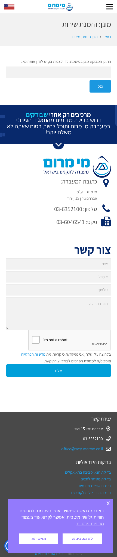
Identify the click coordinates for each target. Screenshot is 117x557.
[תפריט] (109, 7)
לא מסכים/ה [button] (82, 538)
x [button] (108, 503)
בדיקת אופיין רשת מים (95, 485)
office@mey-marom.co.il (82, 448)
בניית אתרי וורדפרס (49, 553)
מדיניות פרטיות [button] (90, 524)
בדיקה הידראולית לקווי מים (91, 492)
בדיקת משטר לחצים (96, 478)
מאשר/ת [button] (39, 538)
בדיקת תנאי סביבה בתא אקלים (88, 472)
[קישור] (60, 7)
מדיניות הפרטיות (33, 354)
